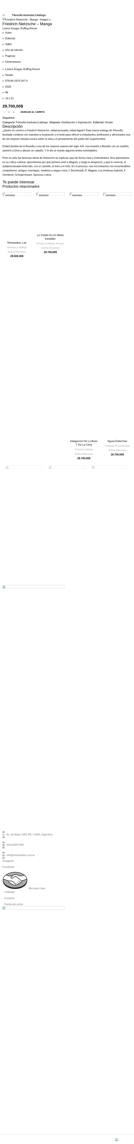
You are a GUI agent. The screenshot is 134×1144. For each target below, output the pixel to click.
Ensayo (60, 243)
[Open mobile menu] (130, 3)
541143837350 (15, 844)
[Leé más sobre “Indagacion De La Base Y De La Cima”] (72, 434)
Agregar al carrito (32, 112)
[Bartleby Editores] (23, 470)
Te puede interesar (18, 182)
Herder (109, 122)
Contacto (9, 898)
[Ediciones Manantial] (66, 470)
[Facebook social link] (17, 117)
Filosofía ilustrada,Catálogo (29, 15)
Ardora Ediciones (17, 251)
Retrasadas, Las (16, 242)
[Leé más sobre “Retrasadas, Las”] (5, 236)
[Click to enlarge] (8, 15)
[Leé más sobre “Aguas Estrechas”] (106, 434)
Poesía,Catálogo (84, 449)
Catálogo (9, 892)
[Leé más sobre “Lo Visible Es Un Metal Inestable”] (39, 228)
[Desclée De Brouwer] (110, 470)
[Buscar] (118, 3)
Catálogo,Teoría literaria (117, 445)
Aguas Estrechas (117, 441)
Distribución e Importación (76, 122)
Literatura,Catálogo (17, 247)
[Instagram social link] (21, 117)
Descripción (12, 126)
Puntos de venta (13, 904)
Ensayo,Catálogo (45, 243)
